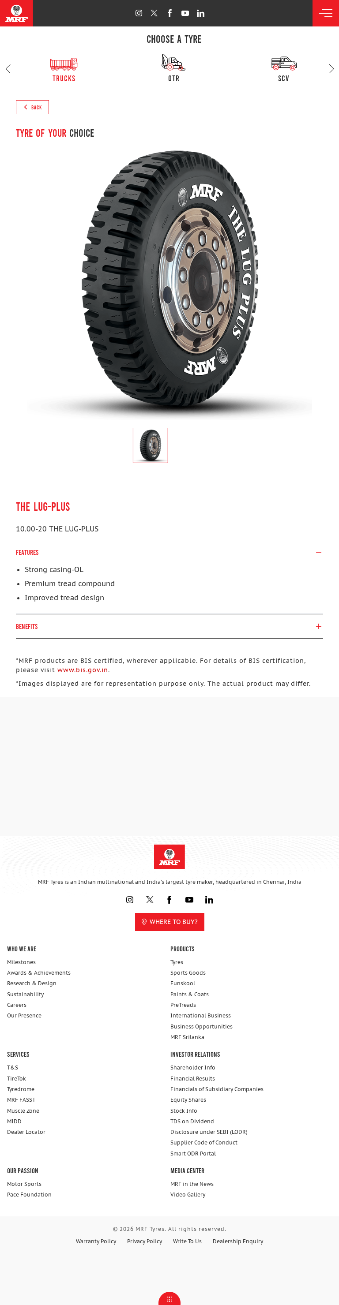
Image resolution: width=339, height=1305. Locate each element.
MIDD (14, 1121)
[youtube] (185, 13)
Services (18, 1054)
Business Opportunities (201, 1026)
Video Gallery (187, 1194)
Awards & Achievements (39, 972)
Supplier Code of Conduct (203, 1142)
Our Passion (22, 1170)
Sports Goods (188, 972)
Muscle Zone (23, 1110)
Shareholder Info (192, 1067)
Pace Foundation (29, 1194)
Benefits (27, 626)
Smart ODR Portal (193, 1153)
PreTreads (183, 1005)
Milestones (21, 962)
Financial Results (192, 1078)
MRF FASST (21, 1099)
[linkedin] (200, 13)
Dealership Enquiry (238, 1241)
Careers (16, 1005)
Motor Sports (24, 1184)
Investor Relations (195, 1054)
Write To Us (187, 1241)
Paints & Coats (189, 994)
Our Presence (24, 1015)
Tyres (176, 962)
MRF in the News (192, 1184)
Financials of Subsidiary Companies (217, 1089)
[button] (7, 68)
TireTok (16, 1078)
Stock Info (183, 1110)
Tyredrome (20, 1089)
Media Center (187, 1170)
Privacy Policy (144, 1241)
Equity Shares (188, 1099)
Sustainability (25, 994)
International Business (200, 1015)
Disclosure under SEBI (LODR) (209, 1132)
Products (182, 948)
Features (27, 552)
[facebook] (169, 13)
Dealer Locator (26, 1132)
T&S (12, 1067)
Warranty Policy (96, 1241)
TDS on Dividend (192, 1121)
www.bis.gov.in (82, 670)
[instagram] (139, 13)
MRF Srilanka (187, 1037)
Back (36, 107)
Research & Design (31, 983)
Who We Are (21, 948)
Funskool (182, 983)
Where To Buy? (174, 922)
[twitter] (154, 13)
